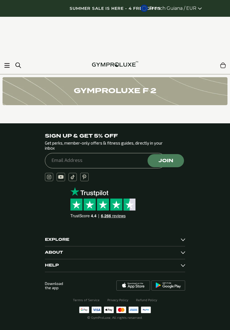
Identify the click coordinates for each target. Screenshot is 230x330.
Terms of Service (86, 300)
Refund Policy (146, 300)
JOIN (165, 160)
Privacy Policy (117, 300)
